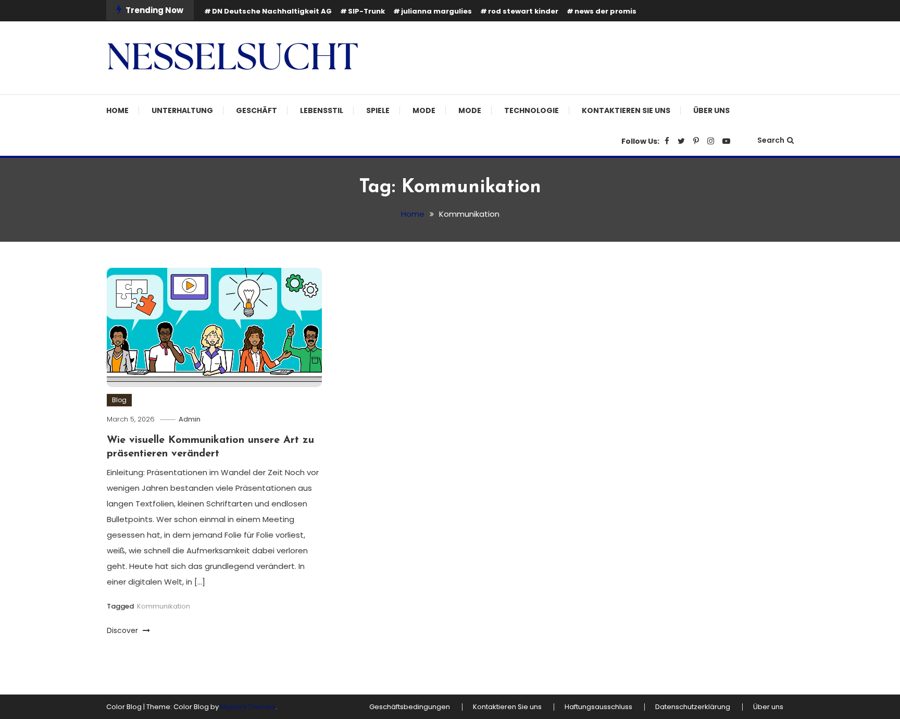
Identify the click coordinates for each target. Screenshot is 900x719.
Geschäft (256, 110)
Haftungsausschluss (598, 707)
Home (117, 110)
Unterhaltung (182, 110)
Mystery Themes (248, 707)
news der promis (605, 11)
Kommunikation (163, 606)
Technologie (531, 110)
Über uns (711, 110)
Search (770, 140)
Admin (190, 419)
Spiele (378, 110)
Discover (123, 630)
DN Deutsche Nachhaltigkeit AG (272, 11)
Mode (424, 110)
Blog (119, 399)
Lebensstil (321, 110)
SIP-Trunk (366, 11)
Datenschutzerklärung (692, 707)
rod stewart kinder (523, 11)
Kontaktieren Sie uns (626, 110)
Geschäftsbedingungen (409, 707)
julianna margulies (436, 11)
